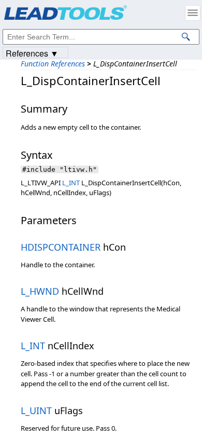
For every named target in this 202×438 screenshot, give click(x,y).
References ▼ (32, 52)
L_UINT (36, 410)
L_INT (71, 182)
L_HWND (40, 291)
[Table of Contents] (192, 13)
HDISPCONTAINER (60, 247)
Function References (53, 64)
